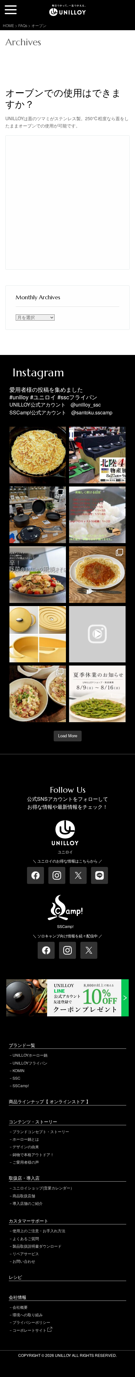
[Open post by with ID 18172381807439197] (97, 694)
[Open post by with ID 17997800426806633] (97, 455)
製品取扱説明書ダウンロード (37, 1246)
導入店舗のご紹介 (28, 1203)
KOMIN (18, 1070)
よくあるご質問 (26, 1238)
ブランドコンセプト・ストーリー (41, 1131)
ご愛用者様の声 (26, 1162)
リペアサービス (26, 1253)
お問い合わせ (24, 1261)
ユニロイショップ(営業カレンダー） (43, 1187)
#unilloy (19, 397)
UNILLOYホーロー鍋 (30, 1055)
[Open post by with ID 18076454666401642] (97, 514)
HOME (8, 25)
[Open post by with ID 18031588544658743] (37, 574)
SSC (16, 1078)
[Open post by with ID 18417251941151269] (37, 694)
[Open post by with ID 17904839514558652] (37, 514)
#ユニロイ (43, 397)
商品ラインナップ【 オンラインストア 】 (49, 1101)
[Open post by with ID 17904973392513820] (37, 455)
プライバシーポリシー (31, 1322)
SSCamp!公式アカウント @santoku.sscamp (60, 412)
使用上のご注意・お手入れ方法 (39, 1230)
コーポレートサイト (30, 1330)
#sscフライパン (77, 397)
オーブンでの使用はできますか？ (63, 98)
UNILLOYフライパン (30, 1062)
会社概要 (20, 1307)
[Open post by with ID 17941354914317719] (97, 574)
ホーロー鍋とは (26, 1139)
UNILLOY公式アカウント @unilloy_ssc (55, 404)
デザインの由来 (26, 1146)
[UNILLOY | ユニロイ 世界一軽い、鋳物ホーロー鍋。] (67, 7)
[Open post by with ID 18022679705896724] (37, 634)
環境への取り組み (28, 1314)
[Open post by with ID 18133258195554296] (97, 634)
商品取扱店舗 (24, 1195)
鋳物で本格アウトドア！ (33, 1154)
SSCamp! (21, 1085)
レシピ (15, 1277)
